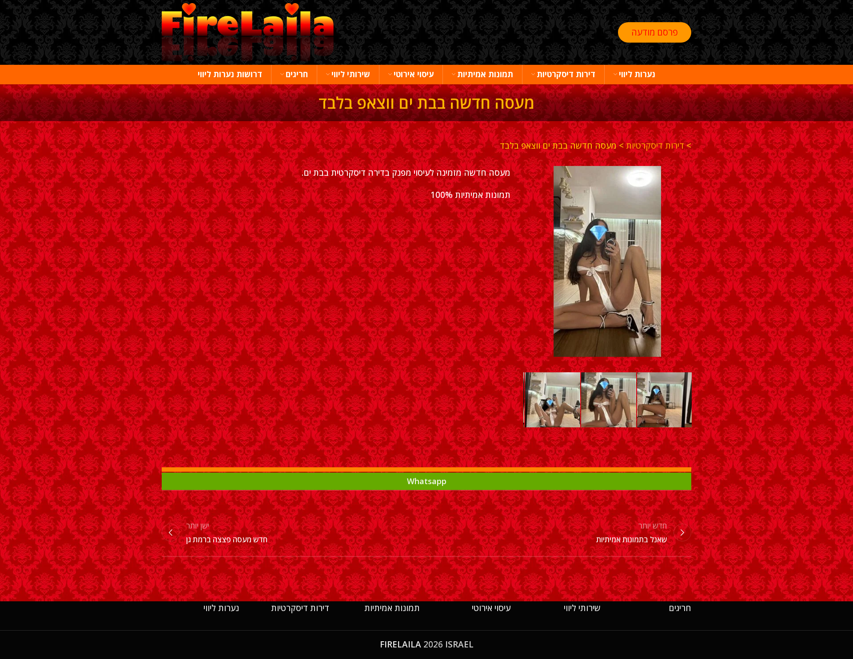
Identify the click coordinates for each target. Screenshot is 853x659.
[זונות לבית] (607, 261)
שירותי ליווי (582, 608)
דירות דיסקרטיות (655, 145)
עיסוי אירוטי (491, 608)
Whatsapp (426, 481)
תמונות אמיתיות (392, 608)
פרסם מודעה (654, 32)
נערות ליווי (221, 608)
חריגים (680, 608)
